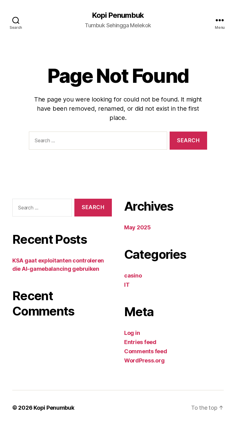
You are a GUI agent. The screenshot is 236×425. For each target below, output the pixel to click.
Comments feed (145, 351)
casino (133, 275)
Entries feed (140, 342)
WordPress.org (144, 360)
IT (126, 284)
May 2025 (137, 227)
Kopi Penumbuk (118, 15)
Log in (132, 333)
